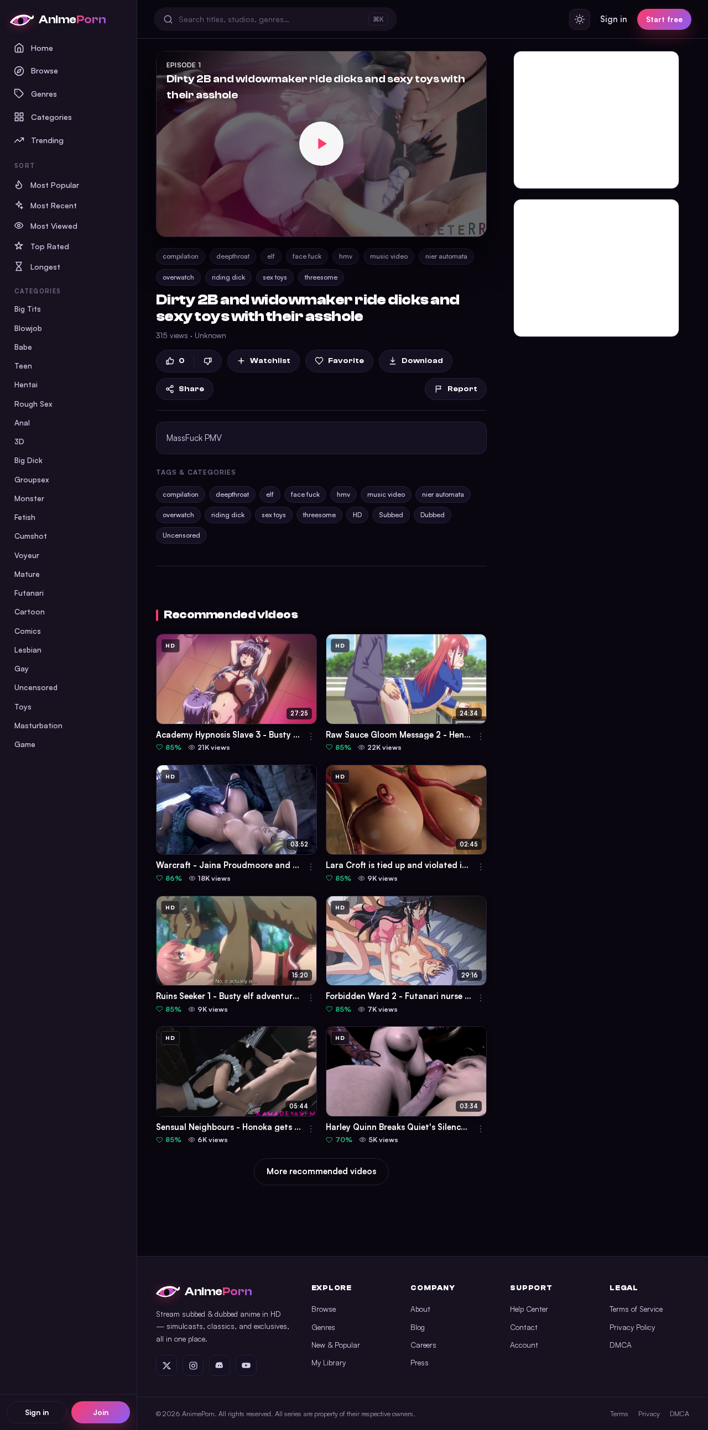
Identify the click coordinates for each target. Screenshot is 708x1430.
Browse (44, 70)
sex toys (275, 277)
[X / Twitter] (166, 1365)
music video (389, 256)
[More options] (311, 736)
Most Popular (54, 185)
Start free (664, 19)
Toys (23, 706)
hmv (345, 256)
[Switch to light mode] (579, 19)
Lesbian (27, 649)
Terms (619, 1413)
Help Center (529, 1308)
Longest (45, 266)
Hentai (26, 384)
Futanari (29, 592)
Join (100, 1412)
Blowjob (28, 328)
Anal (22, 422)
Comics (27, 630)
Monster (29, 498)
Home (42, 47)
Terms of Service (636, 1308)
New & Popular (335, 1344)
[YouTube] (246, 1365)
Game (24, 744)
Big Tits (27, 308)
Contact (524, 1327)
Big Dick (28, 460)
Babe (23, 346)
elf (271, 256)
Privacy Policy (632, 1327)
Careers (423, 1344)
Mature (27, 574)
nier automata (446, 256)
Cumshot (30, 535)
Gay (21, 668)
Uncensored (36, 687)
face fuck (307, 256)
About (420, 1308)
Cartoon (29, 611)
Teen (23, 365)
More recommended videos (321, 1171)
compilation (181, 256)
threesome (321, 277)
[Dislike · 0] (207, 361)
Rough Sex (33, 403)
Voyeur (26, 555)
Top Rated (49, 246)
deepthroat (232, 256)
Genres (44, 93)
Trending (47, 140)
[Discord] (219, 1365)
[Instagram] (193, 1365)
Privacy (649, 1413)
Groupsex (31, 479)
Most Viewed (53, 225)
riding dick (228, 277)
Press (419, 1362)
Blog (417, 1327)
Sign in (37, 1412)
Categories (51, 117)
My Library (328, 1362)
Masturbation (38, 725)
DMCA (621, 1344)
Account (524, 1344)
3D (19, 441)
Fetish (24, 517)
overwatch (178, 277)
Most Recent (53, 205)
